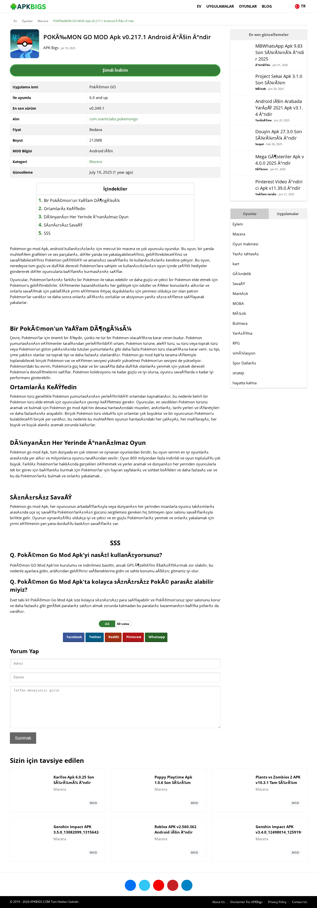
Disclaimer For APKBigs (246, 902)
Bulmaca (240, 323)
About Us (218, 902)
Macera (43, 21)
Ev (199, 6)
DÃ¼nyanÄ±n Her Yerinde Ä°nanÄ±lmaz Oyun (86, 217)
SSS (47, 233)
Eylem (238, 224)
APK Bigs (50, 47)
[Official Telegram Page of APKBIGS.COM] (186, 885)
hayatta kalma (245, 382)
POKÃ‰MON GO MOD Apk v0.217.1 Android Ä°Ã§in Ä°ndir (93, 21)
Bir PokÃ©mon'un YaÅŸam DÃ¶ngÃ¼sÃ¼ (82, 200)
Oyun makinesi (245, 243)
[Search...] (289, 4)
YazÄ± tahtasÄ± (246, 253)
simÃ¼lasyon (244, 353)
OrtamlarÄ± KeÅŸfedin (64, 208)
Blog (267, 6)
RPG (236, 343)
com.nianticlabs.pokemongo (113, 118)
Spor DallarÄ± (244, 362)
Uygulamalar (220, 6)
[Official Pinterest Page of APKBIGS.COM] (172, 885)
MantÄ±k (240, 293)
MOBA (238, 303)
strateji (238, 372)
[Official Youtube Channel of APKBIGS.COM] (158, 885)
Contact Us (299, 902)
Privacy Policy (277, 902)
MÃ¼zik (239, 313)
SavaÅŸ (239, 283)
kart (236, 263)
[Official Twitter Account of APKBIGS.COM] (144, 885)
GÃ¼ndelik (242, 273)
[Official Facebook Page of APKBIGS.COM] (130, 885)
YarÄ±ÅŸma (242, 333)
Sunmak (23, 738)
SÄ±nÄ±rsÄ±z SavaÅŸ (63, 225)
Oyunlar (248, 6)
